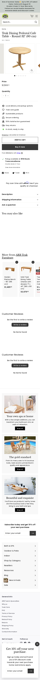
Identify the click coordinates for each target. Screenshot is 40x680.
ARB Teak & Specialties (10, 601)
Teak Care (6, 607)
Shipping (5, 135)
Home (4, 29)
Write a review (20, 324)
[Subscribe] (31, 671)
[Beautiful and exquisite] (20, 486)
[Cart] (31, 16)
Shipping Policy (7, 626)
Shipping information (12, 199)
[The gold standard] (20, 445)
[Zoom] (32, 70)
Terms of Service (8, 613)
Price (4, 81)
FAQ (3, 610)
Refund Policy (7, 619)
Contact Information (9, 632)
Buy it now (20, 147)
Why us (4, 604)
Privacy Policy (7, 616)
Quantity (6, 91)
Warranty (5, 629)
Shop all (20, 428)
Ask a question (9, 205)
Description (7, 194)
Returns (5, 622)
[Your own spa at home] (20, 404)
